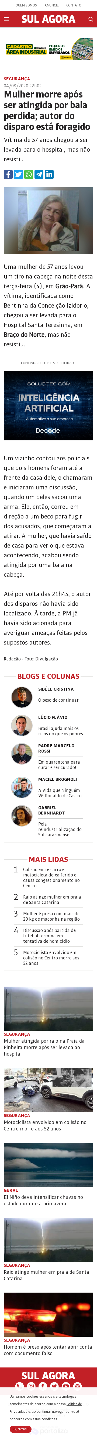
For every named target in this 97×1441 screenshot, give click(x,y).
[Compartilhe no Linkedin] (49, 174)
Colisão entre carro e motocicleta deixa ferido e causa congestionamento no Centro (51, 877)
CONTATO (73, 5)
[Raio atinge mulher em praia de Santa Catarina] (48, 1240)
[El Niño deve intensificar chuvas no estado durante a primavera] (48, 1165)
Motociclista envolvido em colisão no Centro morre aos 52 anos (51, 958)
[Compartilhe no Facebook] (8, 174)
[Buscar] (90, 19)
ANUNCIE (51, 5)
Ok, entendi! (20, 1429)
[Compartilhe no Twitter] (18, 174)
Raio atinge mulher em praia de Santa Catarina (52, 900)
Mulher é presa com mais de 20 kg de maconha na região (51, 916)
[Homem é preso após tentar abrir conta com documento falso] (48, 1315)
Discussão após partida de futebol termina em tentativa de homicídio (49, 936)
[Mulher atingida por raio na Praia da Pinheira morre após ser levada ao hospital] (48, 1009)
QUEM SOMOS (26, 5)
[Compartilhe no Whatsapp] (28, 174)
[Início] (48, 21)
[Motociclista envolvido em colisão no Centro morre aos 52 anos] (48, 1090)
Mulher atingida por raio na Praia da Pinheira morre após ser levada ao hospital (44, 1047)
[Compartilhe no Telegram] (38, 174)
